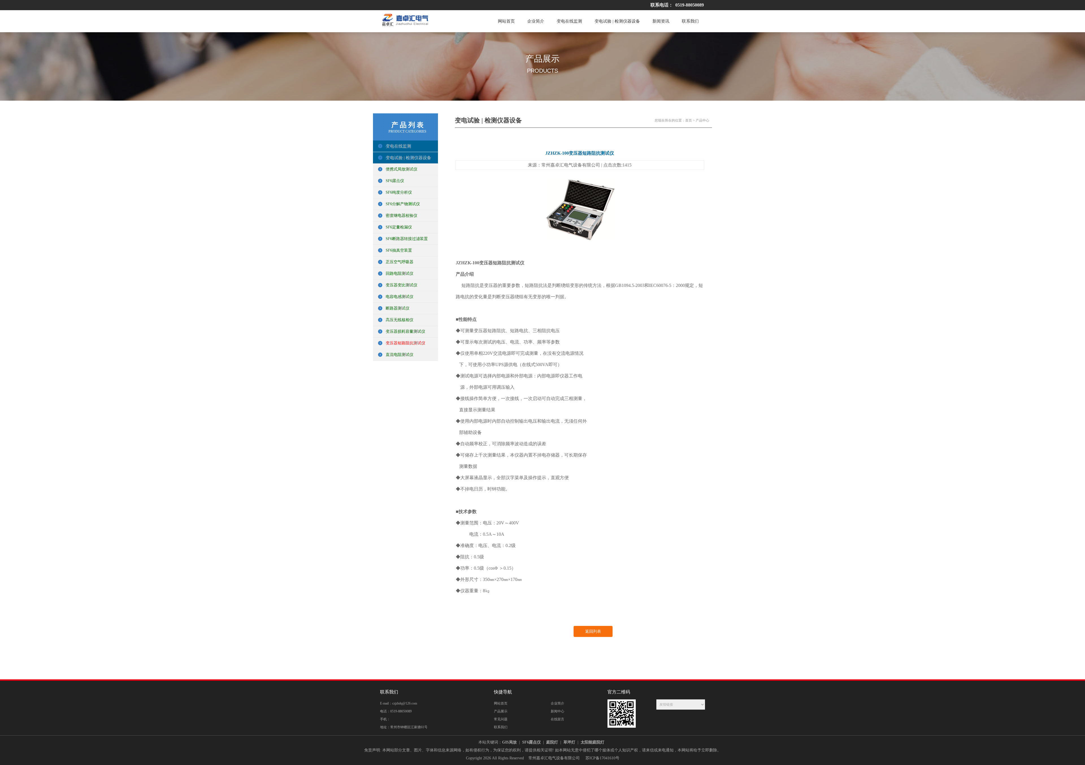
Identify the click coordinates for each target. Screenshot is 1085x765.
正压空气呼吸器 (399, 262)
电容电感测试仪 (399, 297)
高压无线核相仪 (399, 320)
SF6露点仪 (395, 181)
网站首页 (506, 21)
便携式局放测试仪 (401, 169)
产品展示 (500, 711)
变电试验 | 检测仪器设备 (617, 21)
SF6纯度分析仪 (399, 192)
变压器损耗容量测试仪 (405, 331)
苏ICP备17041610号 (602, 758)
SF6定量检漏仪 (399, 227)
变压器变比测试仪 (401, 285)
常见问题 (500, 719)
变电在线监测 (569, 21)
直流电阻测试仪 (399, 355)
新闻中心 (557, 711)
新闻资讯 (660, 21)
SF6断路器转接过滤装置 (407, 239)
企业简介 (535, 21)
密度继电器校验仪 (401, 215)
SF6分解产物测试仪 (403, 204)
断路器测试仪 (397, 308)
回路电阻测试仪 (399, 273)
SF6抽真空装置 (399, 250)
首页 (688, 120)
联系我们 (690, 21)
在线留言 (557, 719)
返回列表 (593, 631)
